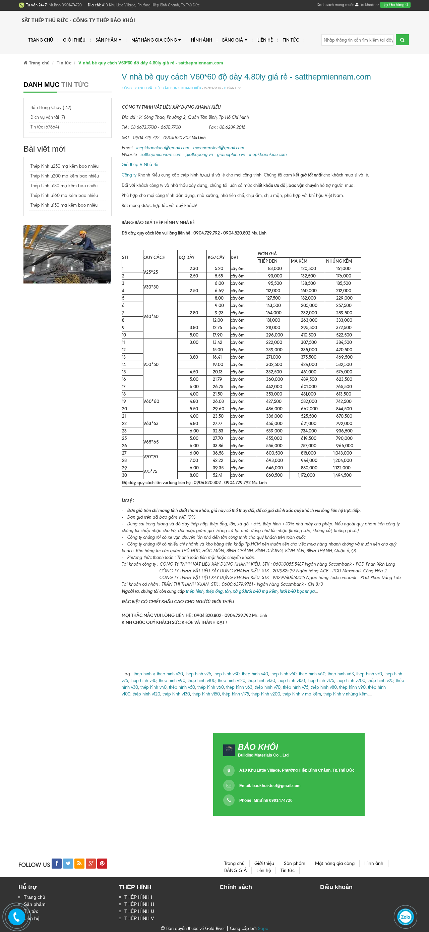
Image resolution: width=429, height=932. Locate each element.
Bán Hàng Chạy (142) (50, 107)
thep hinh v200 (350, 680)
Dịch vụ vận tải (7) (47, 117)
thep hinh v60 (312, 673)
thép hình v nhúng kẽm (345, 693)
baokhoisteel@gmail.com (276, 785)
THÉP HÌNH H (139, 904)
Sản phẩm (106, 40)
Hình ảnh (201, 40)
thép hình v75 (295, 687)
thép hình (194, 591)
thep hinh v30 (226, 673)
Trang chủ (40, 40)
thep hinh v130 (261, 680)
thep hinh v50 (283, 673)
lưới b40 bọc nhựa (297, 591)
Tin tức (291, 40)
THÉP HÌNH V (139, 918)
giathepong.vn (199, 154)
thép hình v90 (352, 687)
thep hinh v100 (202, 680)
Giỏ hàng (398, 4)
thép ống (213, 591)
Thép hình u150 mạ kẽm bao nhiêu (64, 205)
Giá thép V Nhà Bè (140, 164)
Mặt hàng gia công (154, 40)
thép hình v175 (235, 693)
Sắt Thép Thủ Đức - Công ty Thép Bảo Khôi (78, 20)
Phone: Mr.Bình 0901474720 (266, 800)
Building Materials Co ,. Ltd (263, 755)
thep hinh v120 (231, 680)
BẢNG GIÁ (232, 40)
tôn (228, 591)
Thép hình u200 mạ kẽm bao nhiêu (64, 175)
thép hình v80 (324, 687)
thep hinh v (144, 673)
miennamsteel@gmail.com (218, 147)
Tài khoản (367, 4)
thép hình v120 (145, 693)
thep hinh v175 (320, 680)
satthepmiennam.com (160, 154)
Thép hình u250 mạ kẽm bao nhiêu (64, 166)
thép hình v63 (239, 687)
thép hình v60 (210, 687)
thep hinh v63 (341, 673)
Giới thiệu (74, 40)
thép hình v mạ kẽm (302, 693)
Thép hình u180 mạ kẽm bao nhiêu (64, 185)
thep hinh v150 (291, 680)
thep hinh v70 (369, 673)
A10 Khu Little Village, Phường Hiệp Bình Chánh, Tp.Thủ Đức (297, 770)
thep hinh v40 (255, 673)
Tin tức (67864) (44, 127)
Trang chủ (34, 897)
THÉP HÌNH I (138, 897)
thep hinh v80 (143, 680)
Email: (270, 785)
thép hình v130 (176, 693)
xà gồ (238, 591)
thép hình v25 (380, 680)
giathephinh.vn (231, 154)
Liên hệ (265, 40)
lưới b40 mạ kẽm (261, 591)
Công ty (129, 174)
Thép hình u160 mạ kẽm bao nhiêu (64, 195)
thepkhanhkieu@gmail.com (162, 147)
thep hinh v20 (170, 673)
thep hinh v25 (198, 673)
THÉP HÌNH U (139, 911)
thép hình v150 (206, 693)
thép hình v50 (182, 687)
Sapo (263, 928)
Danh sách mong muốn (335, 4)
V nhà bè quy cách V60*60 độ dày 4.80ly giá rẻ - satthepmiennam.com (246, 76)
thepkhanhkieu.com (268, 154)
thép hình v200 (265, 693)
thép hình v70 (267, 687)
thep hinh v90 (172, 680)
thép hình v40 (153, 687)
